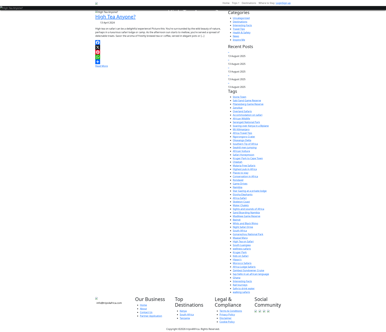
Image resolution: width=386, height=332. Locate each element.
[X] (159, 47)
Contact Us (146, 312)
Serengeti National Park (246, 122)
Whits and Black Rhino (245, 223)
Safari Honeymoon (243, 154)
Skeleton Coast (241, 201)
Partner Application (151, 316)
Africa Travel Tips (242, 133)
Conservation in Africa (245, 176)
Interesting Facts (242, 25)
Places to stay (240, 172)
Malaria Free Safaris (244, 165)
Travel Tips (239, 29)
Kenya (183, 311)
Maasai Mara (240, 238)
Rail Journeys (240, 285)
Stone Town (239, 97)
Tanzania (185, 318)
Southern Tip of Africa (245, 144)
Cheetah (237, 162)
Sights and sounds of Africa (248, 209)
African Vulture (241, 151)
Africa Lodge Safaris (244, 266)
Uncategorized (241, 18)
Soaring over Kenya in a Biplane (251, 125)
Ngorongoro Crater (244, 136)
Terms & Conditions (231, 311)
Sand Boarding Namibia (246, 212)
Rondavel (238, 180)
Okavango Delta (242, 140)
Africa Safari (240, 198)
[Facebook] (159, 42)
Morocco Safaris (242, 263)
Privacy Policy (227, 314)
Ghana (236, 277)
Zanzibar (238, 107)
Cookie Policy (227, 321)
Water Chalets (241, 205)
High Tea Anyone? (115, 16)
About (143, 308)
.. (228, 51)
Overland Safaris (242, 111)
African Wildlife (241, 118)
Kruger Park (240, 252)
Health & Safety (241, 32)
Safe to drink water (244, 288)
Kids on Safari (240, 256)
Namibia (237, 187)
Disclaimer (226, 318)
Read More (101, 66)
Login (279, 3)
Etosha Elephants (243, 194)
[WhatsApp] (159, 57)
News (236, 36)
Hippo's (237, 259)
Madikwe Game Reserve (246, 216)
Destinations (240, 21)
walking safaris (241, 292)
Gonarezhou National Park (248, 234)
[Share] (159, 61)
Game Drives (240, 183)
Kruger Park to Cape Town (248, 158)
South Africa (240, 230)
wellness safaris (242, 248)
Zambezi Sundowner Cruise (248, 270)
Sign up (286, 3)
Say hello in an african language (251, 274)
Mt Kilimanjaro (241, 129)
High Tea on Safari (243, 241)
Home (143, 305)
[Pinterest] (159, 52)
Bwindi (236, 219)
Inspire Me (239, 39)
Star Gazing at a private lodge (250, 191)
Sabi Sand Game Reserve (247, 100)
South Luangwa (242, 245)
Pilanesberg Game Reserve (248, 104)
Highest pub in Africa (245, 169)
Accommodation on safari (247, 115)
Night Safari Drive (243, 227)
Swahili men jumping (245, 147)
